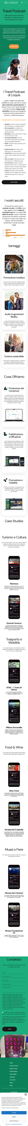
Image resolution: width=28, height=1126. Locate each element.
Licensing (12, 1077)
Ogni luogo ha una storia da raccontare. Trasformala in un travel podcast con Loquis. (14, 17)
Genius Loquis (13, 1068)
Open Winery (13, 1074)
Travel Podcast (14, 1065)
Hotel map (12, 1080)
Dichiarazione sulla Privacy (16, 1124)
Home (11, 1063)
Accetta (14, 1112)
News (11, 1085)
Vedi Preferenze (14, 1121)
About (11, 1082)
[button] (26, 1094)
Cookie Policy (8, 1124)
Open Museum (13, 1071)
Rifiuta (14, 1117)
